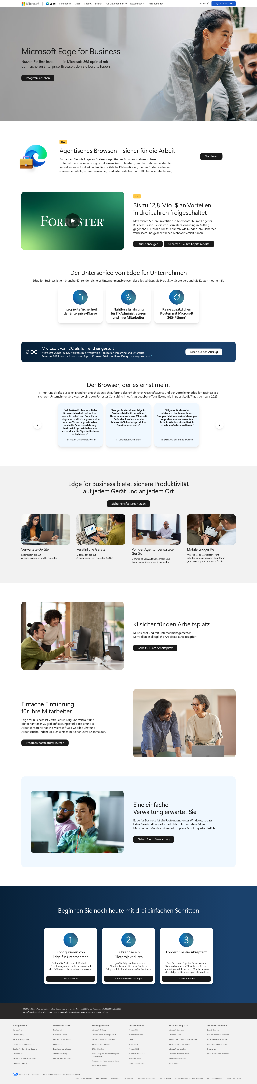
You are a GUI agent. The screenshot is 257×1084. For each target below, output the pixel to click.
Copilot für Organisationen (23, 1044)
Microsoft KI (133, 1030)
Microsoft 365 (18, 1054)
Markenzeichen (165, 1078)
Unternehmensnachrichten (217, 1039)
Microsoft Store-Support (62, 1039)
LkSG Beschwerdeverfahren (218, 1054)
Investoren (211, 1049)
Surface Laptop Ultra (21, 1039)
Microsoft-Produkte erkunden (24, 1058)
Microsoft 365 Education (101, 1044)
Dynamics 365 (133, 1044)
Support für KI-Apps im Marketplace (183, 1039)
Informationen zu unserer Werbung (189, 1078)
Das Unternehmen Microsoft (218, 1034)
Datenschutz (129, 1078)
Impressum (115, 1078)
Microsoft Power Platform (179, 1054)
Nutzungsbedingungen (147, 1078)
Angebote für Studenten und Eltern (105, 1061)
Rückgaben (57, 1044)
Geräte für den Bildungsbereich (104, 1034)
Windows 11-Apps (20, 1063)
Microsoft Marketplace (177, 1049)
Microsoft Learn (175, 1034)
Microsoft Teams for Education (103, 1039)
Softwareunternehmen (178, 1058)
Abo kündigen (101, 1078)
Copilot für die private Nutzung (25, 1049)
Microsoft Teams (134, 1058)
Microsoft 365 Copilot (136, 1054)
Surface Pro (17, 1030)
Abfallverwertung (60, 1054)
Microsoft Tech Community (179, 1044)
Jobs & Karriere (213, 1030)
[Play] (72, 221)
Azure (130, 1039)
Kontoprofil (57, 1030)
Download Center (60, 1034)
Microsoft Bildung (99, 1030)
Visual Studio (174, 1063)
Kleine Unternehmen (136, 1063)
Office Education (98, 1049)
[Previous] (37, 425)
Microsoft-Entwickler (177, 1030)
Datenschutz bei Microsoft (217, 1044)
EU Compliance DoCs (215, 1078)
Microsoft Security (135, 1034)
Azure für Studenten (100, 1065)
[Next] (219, 425)
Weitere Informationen (62, 1058)
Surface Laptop (19, 1034)
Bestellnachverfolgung (62, 1049)
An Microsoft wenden (84, 1078)
